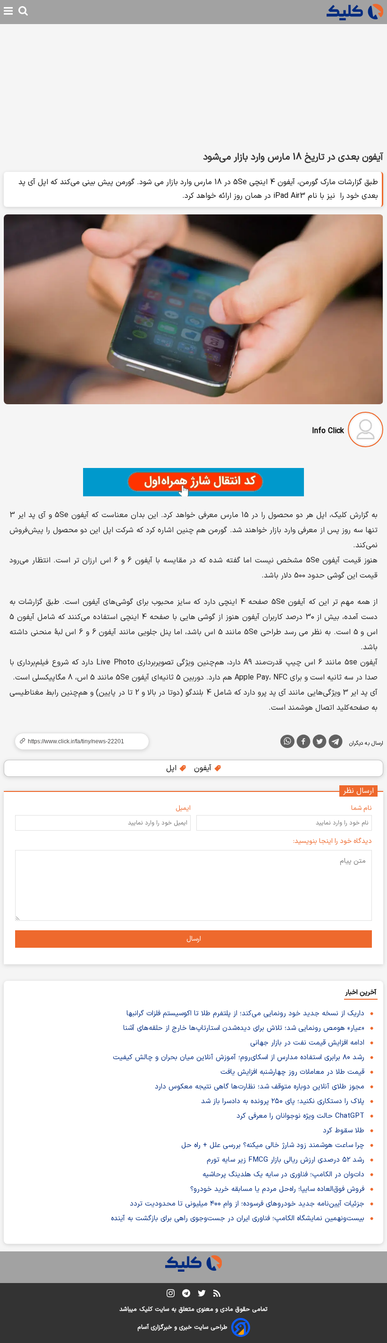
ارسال (193, 939)
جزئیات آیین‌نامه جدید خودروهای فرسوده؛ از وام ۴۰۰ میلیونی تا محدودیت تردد (247, 1203)
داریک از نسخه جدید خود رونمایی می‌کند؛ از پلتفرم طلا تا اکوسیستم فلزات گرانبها (245, 1013)
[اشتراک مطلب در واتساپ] (287, 741)
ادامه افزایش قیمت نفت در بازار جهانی (307, 1042)
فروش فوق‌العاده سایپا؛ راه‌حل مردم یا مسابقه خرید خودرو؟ (277, 1189)
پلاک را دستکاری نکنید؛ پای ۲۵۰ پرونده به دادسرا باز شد (282, 1101)
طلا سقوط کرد (343, 1130)
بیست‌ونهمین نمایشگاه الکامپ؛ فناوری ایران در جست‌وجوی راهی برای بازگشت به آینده (237, 1218)
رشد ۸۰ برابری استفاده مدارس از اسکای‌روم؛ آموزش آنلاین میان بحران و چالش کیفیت (238, 1057)
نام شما (361, 808)
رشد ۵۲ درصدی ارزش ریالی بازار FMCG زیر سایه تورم (285, 1160)
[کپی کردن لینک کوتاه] (78, 741)
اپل (172, 768)
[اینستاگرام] (171, 1295)
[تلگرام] (335, 743)
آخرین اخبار (360, 992)
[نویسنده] (365, 431)
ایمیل (183, 808)
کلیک (145, 1309)
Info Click (328, 431)
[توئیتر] (319, 743)
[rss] (216, 1294)
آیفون (204, 768)
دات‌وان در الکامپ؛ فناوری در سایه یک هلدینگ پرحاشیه (283, 1174)
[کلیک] (355, 12)
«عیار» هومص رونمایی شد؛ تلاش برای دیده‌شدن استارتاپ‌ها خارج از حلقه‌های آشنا (243, 1028)
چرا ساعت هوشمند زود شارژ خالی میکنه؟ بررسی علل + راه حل (272, 1145)
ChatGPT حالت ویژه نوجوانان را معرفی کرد (300, 1116)
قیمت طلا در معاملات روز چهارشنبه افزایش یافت (292, 1072)
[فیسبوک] (303, 743)
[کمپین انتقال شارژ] (193, 482)
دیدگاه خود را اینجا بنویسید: (332, 841)
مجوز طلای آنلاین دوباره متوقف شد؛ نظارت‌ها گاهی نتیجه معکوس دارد (259, 1086)
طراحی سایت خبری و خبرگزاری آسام (182, 1327)
